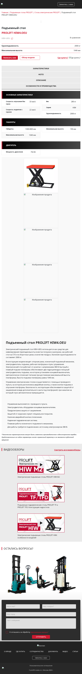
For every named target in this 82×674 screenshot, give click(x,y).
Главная (5, 12)
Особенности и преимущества (41, 86)
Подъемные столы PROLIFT (21, 12)
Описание (41, 80)
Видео (65, 651)
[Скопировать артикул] (12, 38)
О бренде (7, 651)
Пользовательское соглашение (41, 666)
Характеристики (41, 68)
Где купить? (63, 58)
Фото (41, 74)
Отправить (41, 637)
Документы (53, 651)
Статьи (75, 651)
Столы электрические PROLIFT (47, 12)
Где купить (20, 651)
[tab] (41, 69)
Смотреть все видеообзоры (67, 450)
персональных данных (39, 632)
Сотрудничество (37, 651)
